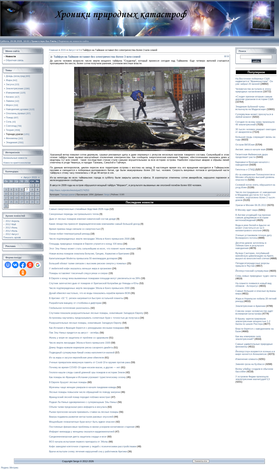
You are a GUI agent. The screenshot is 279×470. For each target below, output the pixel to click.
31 (6, 206)
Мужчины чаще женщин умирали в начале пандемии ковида (82, 387)
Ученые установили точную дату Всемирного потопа (253, 236)
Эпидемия (11, 142)
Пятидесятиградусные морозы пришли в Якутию (252, 264)
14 (27, 193)
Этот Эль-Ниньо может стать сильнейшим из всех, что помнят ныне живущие (92, 248)
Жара (9, 80)
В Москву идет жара (246, 210)
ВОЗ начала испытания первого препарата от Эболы (78, 441)
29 (32, 202)
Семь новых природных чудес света (255, 276)
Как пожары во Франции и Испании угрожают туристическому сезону (87, 377)
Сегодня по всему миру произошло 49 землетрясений (255, 123)
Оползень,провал (15, 113)
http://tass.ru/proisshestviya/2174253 (69, 190)
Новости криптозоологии (17, 162)
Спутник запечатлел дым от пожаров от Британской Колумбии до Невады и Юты (94, 283)
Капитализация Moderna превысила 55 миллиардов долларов (83, 258)
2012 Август (12, 234)
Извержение (12, 92)
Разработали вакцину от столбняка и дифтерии (75, 303)
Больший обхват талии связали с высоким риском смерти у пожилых (87, 263)
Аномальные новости (15, 158)
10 (6, 193)
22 (32, 198)
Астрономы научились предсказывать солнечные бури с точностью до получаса (94, 317)
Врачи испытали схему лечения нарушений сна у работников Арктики (88, 451)
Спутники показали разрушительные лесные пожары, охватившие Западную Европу (96, 313)
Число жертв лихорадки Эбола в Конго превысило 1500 (79, 342)
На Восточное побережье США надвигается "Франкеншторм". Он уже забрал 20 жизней (254, 81)
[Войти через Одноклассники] (23, 272)
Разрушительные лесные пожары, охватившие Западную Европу (85, 322)
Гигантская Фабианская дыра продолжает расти (251, 155)
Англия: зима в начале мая (250, 149)
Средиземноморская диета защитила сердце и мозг (78, 436)
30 (37, 202)
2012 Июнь (11, 227)
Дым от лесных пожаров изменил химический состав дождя (82, 219)
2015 (63, 50)
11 (11, 193)
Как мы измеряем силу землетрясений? (248, 337)
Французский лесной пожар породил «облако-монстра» (79, 397)
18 (11, 198)
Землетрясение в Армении (250, 306)
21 (27, 198)
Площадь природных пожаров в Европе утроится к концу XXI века (85, 243)
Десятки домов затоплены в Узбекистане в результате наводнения (250, 245)
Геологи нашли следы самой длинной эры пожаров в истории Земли (87, 372)
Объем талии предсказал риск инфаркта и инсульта (78, 407)
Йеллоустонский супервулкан (252, 271)
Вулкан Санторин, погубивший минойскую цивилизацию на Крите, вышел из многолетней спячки (254, 256)
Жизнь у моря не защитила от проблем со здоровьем (78, 337)
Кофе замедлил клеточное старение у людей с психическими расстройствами (92, 446)
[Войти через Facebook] (22, 265)
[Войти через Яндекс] (30, 265)
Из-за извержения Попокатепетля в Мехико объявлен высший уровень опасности (255, 177)
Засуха (10, 84)
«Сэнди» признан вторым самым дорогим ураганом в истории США (254, 97)
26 (16, 202)
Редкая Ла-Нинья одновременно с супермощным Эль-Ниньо (83, 402)
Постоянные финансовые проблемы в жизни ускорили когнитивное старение (92, 426)
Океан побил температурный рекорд (69, 233)
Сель (9, 121)
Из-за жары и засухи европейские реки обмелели (76, 357)
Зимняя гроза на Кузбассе (250, 364)
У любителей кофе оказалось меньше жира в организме (80, 268)
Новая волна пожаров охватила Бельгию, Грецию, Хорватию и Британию (89, 253)
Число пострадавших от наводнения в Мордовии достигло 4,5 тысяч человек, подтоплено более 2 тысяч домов (255, 196)
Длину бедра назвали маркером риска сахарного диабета (81, 347)
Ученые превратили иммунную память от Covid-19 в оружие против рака (89, 362)
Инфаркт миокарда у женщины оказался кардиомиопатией (81, 431)
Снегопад (11, 125)
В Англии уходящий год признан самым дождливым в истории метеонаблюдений (253, 217)
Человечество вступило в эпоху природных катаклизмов (253, 90)
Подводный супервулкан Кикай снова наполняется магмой (81, 352)
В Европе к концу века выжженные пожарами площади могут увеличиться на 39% (94, 278)
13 (21, 193)
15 (32, 193)
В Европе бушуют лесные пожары (68, 382)
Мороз (9, 105)
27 (21, 202)
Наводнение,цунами (17, 109)
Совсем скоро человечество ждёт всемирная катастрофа (254, 312)
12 (16, 193)
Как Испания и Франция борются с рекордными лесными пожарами (86, 328)
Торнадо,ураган (14, 134)
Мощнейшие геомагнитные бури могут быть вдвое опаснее (82, 421)
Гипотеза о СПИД (245, 169)
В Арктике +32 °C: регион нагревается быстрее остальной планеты (86, 298)
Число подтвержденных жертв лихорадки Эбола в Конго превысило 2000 (89, 288)
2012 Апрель (12, 221)
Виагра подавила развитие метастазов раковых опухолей (81, 416)
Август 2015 (30, 177)
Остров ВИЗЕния (245, 144)
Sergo (106, 195)
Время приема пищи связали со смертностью (74, 229)
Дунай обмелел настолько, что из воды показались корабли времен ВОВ (89, 293)
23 (37, 198)
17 (6, 198)
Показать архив (12, 237)
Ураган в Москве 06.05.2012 (250, 205)
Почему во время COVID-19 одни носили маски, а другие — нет (84, 367)
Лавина (10, 101)
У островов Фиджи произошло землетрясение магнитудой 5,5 (252, 377)
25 (11, 202)
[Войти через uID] (8, 265)
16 (37, 193)
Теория (10, 130)
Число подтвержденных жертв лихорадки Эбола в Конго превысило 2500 (89, 238)
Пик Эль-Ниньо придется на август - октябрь (74, 332)
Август (72, 50)
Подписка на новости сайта (73, 41)
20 (21, 198)
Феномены (12, 138)
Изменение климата (246, 359)
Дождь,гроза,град (15, 76)
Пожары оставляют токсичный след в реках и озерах (78, 273)
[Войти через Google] (37, 264)
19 (16, 198)
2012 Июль (11, 231)
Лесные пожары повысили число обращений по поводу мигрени (84, 392)
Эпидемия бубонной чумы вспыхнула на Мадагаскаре (250, 108)
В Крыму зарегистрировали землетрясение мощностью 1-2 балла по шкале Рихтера (252, 321)
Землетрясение (14, 88)
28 (27, 202)
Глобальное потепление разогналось (69, 308)
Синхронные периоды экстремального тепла (74, 214)
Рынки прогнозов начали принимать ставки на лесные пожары (83, 412)
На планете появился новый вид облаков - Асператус (253, 284)
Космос (10, 96)
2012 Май (10, 224)
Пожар (9, 117)
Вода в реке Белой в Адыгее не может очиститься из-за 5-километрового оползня (252, 228)
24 (6, 202)
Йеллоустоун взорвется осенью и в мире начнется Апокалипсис (255, 352)
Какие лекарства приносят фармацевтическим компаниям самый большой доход (94, 224)
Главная (53, 50)
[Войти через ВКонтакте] (15, 265)
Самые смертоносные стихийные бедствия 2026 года (79, 209)
